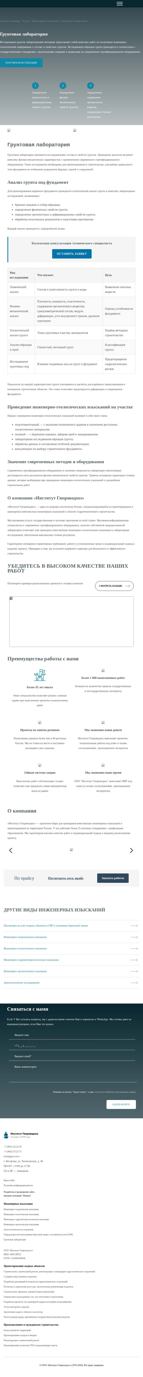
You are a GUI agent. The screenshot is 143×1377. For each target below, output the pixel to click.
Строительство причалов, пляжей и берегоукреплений (29, 1291)
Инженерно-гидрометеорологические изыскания (26, 1219)
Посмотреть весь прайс (66, 878)
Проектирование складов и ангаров (20, 1335)
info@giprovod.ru (12, 1156)
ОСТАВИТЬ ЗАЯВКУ (72, 253)
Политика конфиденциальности (18, 1185)
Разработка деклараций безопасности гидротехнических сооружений (35, 1281)
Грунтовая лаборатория (15, 1239)
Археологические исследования (18, 1229)
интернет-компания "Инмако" (17, 1195)
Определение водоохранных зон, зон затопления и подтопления (33, 1297)
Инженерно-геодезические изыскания (21, 1209)
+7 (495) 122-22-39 (12, 1146)
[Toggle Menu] (128, 3)
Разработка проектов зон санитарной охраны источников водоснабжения (38, 1302)
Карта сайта (9, 1180)
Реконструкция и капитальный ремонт (21, 1340)
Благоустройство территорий (17, 1330)
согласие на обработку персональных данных (115, 1092)
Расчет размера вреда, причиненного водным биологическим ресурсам (37, 1317)
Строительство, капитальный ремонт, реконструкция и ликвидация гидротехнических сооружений (49, 1271)
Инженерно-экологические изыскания (21, 1224)
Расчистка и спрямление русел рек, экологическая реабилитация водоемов (38, 1286)
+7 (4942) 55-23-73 (12, 1151)
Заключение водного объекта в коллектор (23, 1312)
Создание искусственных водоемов (20, 1276)
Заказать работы (113, 878)
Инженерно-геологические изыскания (21, 1214)
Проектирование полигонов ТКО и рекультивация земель (30, 1345)
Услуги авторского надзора (16, 1307)
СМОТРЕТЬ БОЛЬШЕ (110, 586)
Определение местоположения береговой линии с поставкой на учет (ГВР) (38, 1234)
